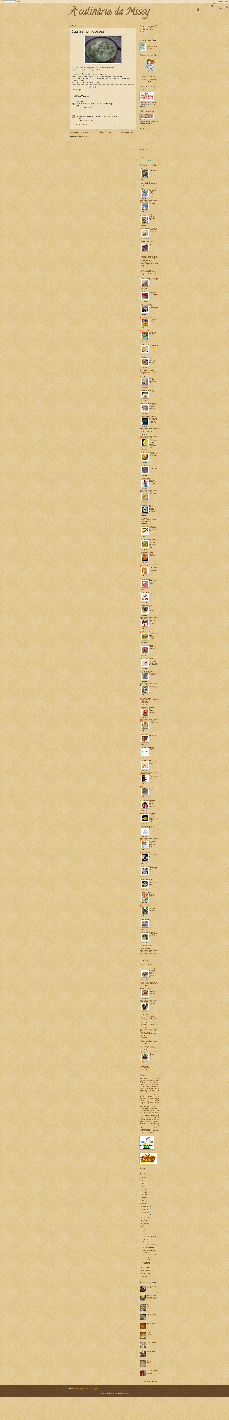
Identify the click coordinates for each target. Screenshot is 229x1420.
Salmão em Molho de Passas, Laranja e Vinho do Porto (153, 818)
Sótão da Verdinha (146, 579)
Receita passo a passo (148, 932)
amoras (141, 1088)
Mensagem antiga (128, 132)
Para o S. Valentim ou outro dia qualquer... (152, 804)
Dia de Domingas (146, 305)
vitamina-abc (145, 592)
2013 (143, 1192)
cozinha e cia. (145, 377)
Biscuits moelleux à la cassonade (152, 991)
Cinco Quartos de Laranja (149, 228)
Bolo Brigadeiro (151, 1352)
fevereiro (146, 1270)
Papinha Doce (145, 344)
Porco (152, 1085)
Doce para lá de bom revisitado (149, 1263)
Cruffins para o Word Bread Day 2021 (153, 360)
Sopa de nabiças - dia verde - (149, 1233)
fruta (157, 1110)
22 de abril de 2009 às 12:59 (84, 121)
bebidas (154, 1092)
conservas (150, 1098)
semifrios (156, 1128)
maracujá (142, 1116)
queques (149, 1126)
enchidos (151, 1108)
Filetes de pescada (148, 1242)
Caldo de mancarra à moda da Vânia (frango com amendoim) (149, 701)
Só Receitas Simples (147, 492)
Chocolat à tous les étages (149, 982)
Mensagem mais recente (80, 132)
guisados (157, 1112)
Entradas (144, 1082)
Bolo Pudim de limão (153, 1324)
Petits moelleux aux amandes (149, 984)
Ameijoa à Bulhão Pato (149, 1255)
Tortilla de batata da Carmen (153, 1334)
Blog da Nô (144, 465)
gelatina (141, 1112)
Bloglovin (151, 749)
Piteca (77, 101)
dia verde (157, 1104)
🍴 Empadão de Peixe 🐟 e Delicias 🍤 (153, 347)
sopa (79, 90)
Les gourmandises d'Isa (148, 1002)
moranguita (79, 114)
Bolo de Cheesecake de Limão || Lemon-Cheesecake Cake (153, 443)
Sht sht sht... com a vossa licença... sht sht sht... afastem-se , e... (153, 663)
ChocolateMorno (146, 619)
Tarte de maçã (151, 1342)
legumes (142, 1114)
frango (153, 1110)
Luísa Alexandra (146, 182)
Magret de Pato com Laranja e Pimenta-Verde (153, 569)
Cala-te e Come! (146, 774)
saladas (142, 1128)
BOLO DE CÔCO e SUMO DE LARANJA (153, 909)
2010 (143, 1201)
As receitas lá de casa (147, 452)
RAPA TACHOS (145, 357)
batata (141, 1092)
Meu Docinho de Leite (147, 721)
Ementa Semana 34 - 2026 (153, 218)
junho (145, 1224)
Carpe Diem (144, 955)
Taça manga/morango (149, 1248)
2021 (143, 1180)
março (145, 1267)
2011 (143, 1198)
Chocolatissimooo (146, 880)
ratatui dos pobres (147, 685)
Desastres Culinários (147, 553)
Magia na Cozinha (146, 606)
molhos (156, 1118)
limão (153, 1114)
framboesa (147, 1110)
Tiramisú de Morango (149, 1236)
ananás (145, 1088)
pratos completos (149, 1123)
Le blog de (144, 1066)
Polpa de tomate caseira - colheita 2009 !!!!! (152, 1371)
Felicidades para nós (153, 868)
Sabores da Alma (146, 438)
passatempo (145, 1121)
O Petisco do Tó (153, 722)
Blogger (126, 1393)
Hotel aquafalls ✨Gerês (153, 204)
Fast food (152, 1082)
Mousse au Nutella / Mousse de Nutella (149, 1034)
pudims (141, 1126)
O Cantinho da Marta (147, 215)
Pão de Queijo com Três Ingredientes (153, 380)
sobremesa (145, 1130)
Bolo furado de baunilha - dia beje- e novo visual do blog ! (153, 1298)
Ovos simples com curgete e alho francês (153, 455)
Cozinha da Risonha (147, 331)
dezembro (146, 1206)
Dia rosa (146, 1080)
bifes (158, 1092)
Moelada (145, 1239)
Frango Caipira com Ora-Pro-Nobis (153, 935)
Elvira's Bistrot (145, 734)
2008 (143, 1277)
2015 (143, 1186)
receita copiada (155, 1126)
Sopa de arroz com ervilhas (151, 1245)
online (149, 160)
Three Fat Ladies (146, 698)
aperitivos (156, 1088)
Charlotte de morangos (152, 647)
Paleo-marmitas (153, 828)
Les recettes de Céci (147, 1040)
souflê (157, 1130)
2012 (143, 1195)
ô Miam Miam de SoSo (148, 1015)
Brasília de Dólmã (146, 761)
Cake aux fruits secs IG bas (149, 1048)
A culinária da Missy (109, 12)
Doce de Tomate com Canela (149, 184)
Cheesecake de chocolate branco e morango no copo (148, 272)
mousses (148, 1120)
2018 (143, 1183)
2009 (143, 1204)
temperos (146, 1132)
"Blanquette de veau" (151, 1362)
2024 (143, 1177)
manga (157, 1114)
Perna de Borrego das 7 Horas (150, 1251)
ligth (150, 1114)
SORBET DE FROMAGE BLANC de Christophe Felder (149, 1017)
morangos (143, 1120)
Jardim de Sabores (147, 390)
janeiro (145, 1273)
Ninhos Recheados (152, 555)
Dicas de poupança (151, 895)
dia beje (146, 1104)
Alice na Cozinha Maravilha (149, 813)
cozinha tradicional (154, 1102)
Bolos (152, 1078)
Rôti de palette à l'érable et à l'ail (153, 1056)
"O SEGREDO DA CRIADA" (153, 333)
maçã (157, 1116)
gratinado (146, 1112)
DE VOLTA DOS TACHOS (148, 747)
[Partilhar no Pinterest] (95, 87)
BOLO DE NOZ (153, 280)
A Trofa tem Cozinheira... (148, 853)
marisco (147, 1116)
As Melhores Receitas (147, 632)
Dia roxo (157, 1080)
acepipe (142, 1087)
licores (147, 1114)
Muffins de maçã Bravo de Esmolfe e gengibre (148, 520)
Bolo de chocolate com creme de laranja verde (153, 509)
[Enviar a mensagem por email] (89, 87)
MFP (158, 1082)
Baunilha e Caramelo (147, 708)
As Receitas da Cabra (147, 526)
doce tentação (145, 202)
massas (153, 1116)
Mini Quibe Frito (153, 171)
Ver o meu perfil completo (152, 47)
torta (150, 1132)
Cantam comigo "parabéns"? (153, 687)
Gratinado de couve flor (152, 1306)
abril (144, 1230)
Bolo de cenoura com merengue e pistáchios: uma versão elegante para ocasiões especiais (149, 263)
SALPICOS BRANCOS (147, 672)
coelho (157, 1096)
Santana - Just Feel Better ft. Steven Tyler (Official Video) (153, 420)
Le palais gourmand (147, 989)
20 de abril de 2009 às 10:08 (84, 108)
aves (158, 1090)
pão (145, 1126)
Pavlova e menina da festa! (152, 882)
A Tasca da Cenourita (147, 659)
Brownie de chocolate (152, 245)
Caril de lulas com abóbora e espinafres (153, 231)
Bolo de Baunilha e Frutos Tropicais (153, 710)
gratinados (151, 1112)
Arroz (141, 1078)
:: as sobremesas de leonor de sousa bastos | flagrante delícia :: (149, 257)
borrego (153, 1094)
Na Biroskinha (145, 169)
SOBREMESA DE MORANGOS (153, 293)
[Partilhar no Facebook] (94, 87)
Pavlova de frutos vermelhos (152, 622)
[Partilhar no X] (92, 87)
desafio (141, 1104)
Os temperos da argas (148, 540)
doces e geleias (144, 1108)
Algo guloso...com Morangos (148, 372)
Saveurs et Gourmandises (149, 969)
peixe (150, 1121)
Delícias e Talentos (146, 840)
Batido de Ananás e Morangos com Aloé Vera (153, 482)
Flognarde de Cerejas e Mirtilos (152, 191)
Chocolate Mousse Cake (153, 468)
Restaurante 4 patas (147, 827)
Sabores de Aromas (147, 566)
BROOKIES (152, 1003)
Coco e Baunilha (146, 270)
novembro (146, 1209)
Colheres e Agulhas (147, 645)
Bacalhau (146, 1078)
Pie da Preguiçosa (152, 789)
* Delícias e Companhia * (148, 800)
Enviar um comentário (80, 125)
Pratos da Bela (145, 189)
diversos (141, 1106)
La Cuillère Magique (147, 1047)
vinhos (152, 1132)
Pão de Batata (153, 493)
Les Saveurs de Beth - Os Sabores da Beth (149, 1031)
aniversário (150, 1088)
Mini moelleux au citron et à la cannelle (149, 1025)
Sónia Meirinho (145, 479)
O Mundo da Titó (146, 946)
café (158, 1094)
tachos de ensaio (146, 893)
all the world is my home (148, 417)
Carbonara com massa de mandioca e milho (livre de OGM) (153, 544)
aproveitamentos (144, 1090)
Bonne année (145, 1068)
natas (158, 1120)
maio (145, 1227)
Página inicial (105, 132)
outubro (145, 1212)
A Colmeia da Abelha (147, 371)
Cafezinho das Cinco (147, 866)
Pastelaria (142, 1085)
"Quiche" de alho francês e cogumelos (153, 406)
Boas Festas (152, 594)
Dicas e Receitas (146, 949)
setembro (146, 1215)
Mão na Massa (145, 919)
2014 (143, 1189)
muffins (154, 1120)
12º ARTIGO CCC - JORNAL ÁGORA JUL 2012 (153, 843)
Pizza (147, 1085)
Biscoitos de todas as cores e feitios (153, 529)
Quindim (151, 392)
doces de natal (155, 1106)
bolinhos (147, 1094)
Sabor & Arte (145, 906)
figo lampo (144, 518)
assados (152, 1090)
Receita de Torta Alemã (153, 763)
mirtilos (149, 1118)
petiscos (156, 1121)
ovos (141, 1121)
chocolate (150, 1096)
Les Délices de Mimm (147, 964)
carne (142, 1096)
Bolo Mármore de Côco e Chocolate (153, 608)
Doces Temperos (146, 505)
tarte (141, 1132)
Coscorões (151, 921)
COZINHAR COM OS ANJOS (149, 278)
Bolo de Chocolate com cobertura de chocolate (153, 777)
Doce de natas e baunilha (152, 1315)
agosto (145, 1218)
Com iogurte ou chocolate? (153, 674)
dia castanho (151, 1104)
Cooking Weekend (146, 952)
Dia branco (151, 1080)
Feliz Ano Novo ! (153, 736)
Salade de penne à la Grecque (149, 1042)
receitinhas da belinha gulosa (147, 242)
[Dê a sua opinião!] (90, 87)
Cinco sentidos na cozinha (149, 403)
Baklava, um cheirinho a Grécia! (152, 582)
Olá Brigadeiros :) (153, 855)
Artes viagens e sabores (148, 318)
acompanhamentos (152, 1086)
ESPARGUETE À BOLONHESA (147, 1258)
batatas (145, 1092)
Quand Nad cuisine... (147, 1023)
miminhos (142, 1118)
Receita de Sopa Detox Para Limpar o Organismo (153, 636)
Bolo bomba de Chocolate (151, 1287)
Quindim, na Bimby (152, 320)
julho (144, 1221)
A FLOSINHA (145, 430)
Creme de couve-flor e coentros (147, 432)
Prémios (157, 1085)
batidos (150, 1092)
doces (146, 1106)
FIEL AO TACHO (145, 291)
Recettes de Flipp (146, 1053)
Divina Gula (144, 787)
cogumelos (142, 1098)
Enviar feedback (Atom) (84, 137)
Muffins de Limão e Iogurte (153, 307)
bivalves (142, 1094)
